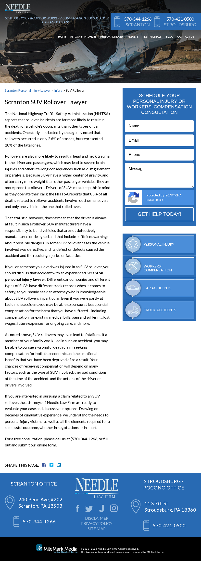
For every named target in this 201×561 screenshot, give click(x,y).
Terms (159, 200)
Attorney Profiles (83, 36)
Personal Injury (112, 36)
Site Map (97, 528)
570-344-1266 (137, 19)
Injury (58, 90)
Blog (169, 36)
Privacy (150, 200)
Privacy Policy (96, 523)
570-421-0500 (180, 19)
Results (132, 36)
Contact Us (185, 36)
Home (62, 36)
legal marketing (118, 552)
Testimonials (152, 36)
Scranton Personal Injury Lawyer (28, 90)
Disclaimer (96, 518)
